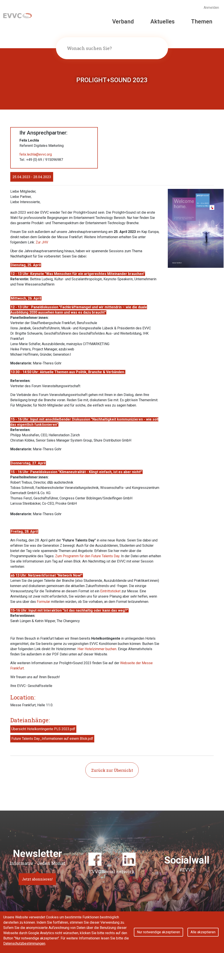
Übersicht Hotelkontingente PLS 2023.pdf (43, 729)
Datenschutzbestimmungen (24, 943)
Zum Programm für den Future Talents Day (87, 556)
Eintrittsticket (110, 591)
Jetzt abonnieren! (37, 879)
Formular (43, 602)
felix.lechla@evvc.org (35, 154)
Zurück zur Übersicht (112, 770)
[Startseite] (17, 15)
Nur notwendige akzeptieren (158, 932)
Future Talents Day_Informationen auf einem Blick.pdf (52, 738)
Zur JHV (42, 242)
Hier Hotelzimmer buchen (96, 649)
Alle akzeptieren (203, 932)
